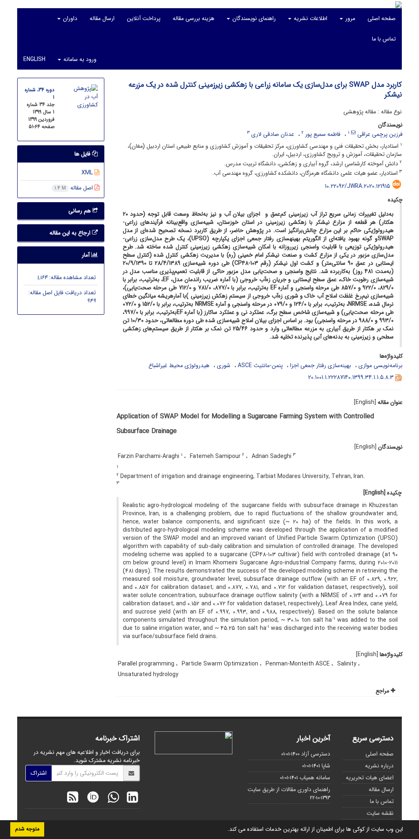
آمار (86, 254)
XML (88, 172)
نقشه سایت (380, 813)
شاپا (326, 765)
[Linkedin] (130, 798)
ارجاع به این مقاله (71, 232)
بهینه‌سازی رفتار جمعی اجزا (320, 365)
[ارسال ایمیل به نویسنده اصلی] (353, 132)
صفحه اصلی (381, 18)
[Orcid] (90, 798)
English (34, 59)
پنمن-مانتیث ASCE (260, 365)
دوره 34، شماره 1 (39, 93)
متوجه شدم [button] (27, 829)
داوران (69, 18)
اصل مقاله (74, 187)
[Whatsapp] (111, 798)
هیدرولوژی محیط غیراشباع (179, 365)
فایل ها (83, 153)
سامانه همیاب (315, 777)
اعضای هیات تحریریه (370, 777)
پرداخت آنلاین (143, 18)
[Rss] (72, 798)
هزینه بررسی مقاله (193, 18)
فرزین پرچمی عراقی (380, 134)
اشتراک (39, 773)
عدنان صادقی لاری (272, 134)
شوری (223, 365)
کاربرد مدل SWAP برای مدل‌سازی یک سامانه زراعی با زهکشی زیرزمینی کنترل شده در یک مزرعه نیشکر (265, 89)
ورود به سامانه (79, 59)
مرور (349, 18)
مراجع (383, 690)
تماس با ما (384, 38)
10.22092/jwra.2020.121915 (357, 186)
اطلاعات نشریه (309, 18)
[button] (224, 830)
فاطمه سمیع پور (322, 134)
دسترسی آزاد (315, 753)
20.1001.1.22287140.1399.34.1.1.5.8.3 (351, 377)
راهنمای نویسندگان (253, 18)
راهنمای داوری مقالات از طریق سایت (289, 789)
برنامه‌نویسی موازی (380, 365)
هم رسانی (80, 210)
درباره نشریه (379, 765)
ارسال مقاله (102, 18)
